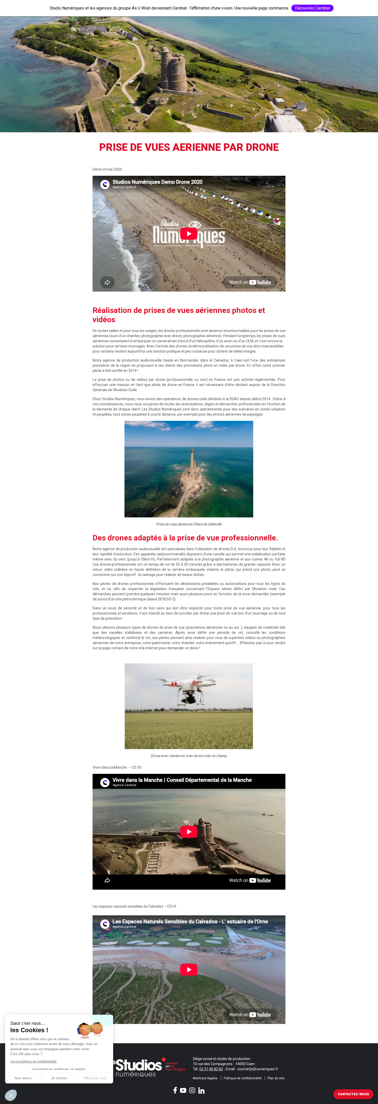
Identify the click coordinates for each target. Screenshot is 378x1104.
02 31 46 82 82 (211, 1069)
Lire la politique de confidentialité (33, 1061)
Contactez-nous (353, 1094)
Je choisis (59, 1078)
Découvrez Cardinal (312, 8)
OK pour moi (95, 1078)
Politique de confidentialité (243, 1078)
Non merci (23, 1078)
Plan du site (276, 1078)
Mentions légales (205, 1078)
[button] (11, 1095)
